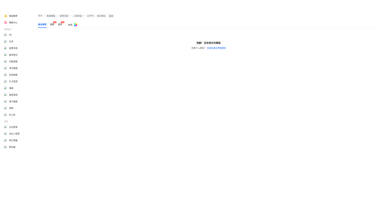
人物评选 (77, 15)
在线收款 (13, 74)
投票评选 (13, 48)
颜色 (70, 24)
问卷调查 (13, 61)
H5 (10, 34)
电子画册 (13, 101)
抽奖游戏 (13, 94)
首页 (40, 15)
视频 (11, 107)
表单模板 (51, 15)
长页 (11, 41)
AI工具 (12, 114)
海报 (11, 87)
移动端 (12, 146)
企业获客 (13, 126)
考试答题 (13, 67)
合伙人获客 (14, 133)
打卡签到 (13, 81)
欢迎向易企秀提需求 (216, 47)
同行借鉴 (13, 140)
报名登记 (13, 54)
